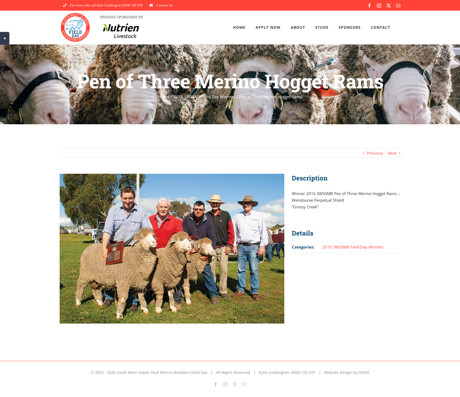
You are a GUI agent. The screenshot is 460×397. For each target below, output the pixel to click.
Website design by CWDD (346, 372)
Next (392, 153)
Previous (375, 153)
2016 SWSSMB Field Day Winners (353, 247)
